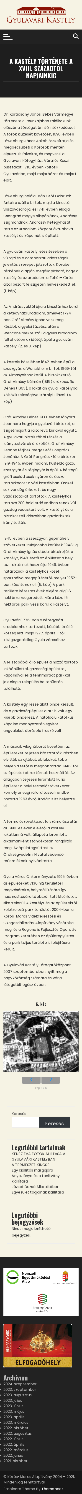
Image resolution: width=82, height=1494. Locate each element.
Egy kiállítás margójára (32, 1170)
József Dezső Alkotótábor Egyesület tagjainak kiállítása (38, 1189)
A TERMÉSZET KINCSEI (31, 1164)
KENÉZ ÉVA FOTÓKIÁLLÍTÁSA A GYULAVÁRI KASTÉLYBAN (38, 1156)
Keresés (19, 1113)
